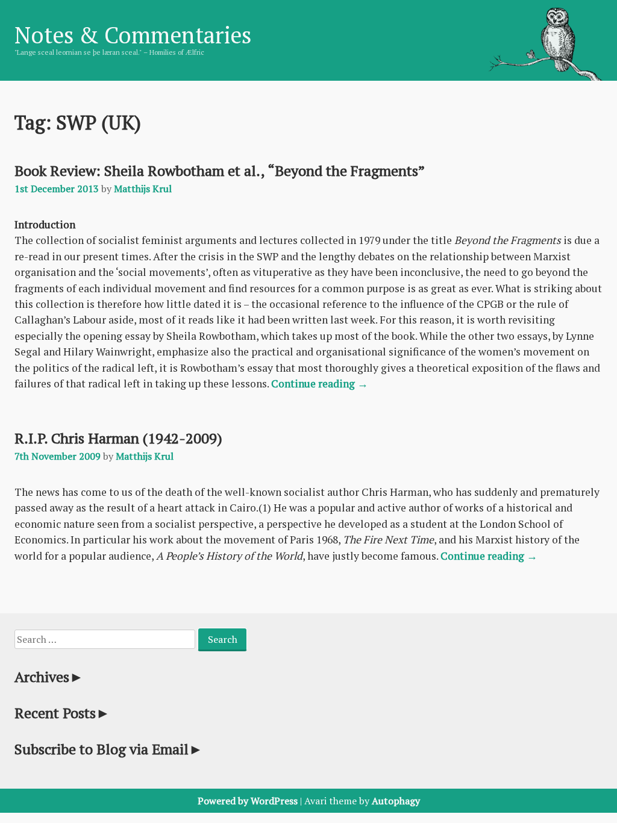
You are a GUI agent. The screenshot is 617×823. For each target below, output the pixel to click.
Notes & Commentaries (132, 35)
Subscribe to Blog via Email (108, 749)
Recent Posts (62, 712)
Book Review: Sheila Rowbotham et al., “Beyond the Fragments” (219, 170)
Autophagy (396, 800)
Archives (49, 676)
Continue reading (319, 383)
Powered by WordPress (248, 800)
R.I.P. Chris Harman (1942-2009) (118, 438)
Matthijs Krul (143, 188)
